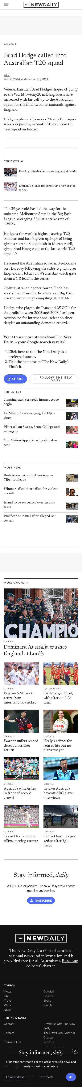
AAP (7, 75)
